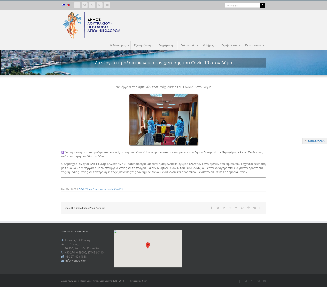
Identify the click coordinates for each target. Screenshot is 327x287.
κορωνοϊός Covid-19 (113, 189)
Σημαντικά (98, 189)
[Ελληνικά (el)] (63, 5)
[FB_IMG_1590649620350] (163, 119)
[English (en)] (68, 5)
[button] (148, 245)
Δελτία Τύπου (85, 189)
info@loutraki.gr (75, 261)
